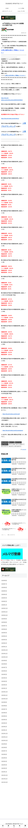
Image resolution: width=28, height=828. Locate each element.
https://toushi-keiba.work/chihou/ (10, 118)
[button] (25, 430)
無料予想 (12, 442)
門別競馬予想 (5, 444)
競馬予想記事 (18, 442)
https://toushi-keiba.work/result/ (11, 414)
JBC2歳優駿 (12, 444)
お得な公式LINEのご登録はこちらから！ (15, 75)
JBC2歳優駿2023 (20, 444)
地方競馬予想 (5, 442)
